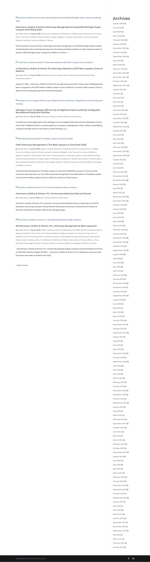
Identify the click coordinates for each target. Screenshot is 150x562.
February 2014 (119, 444)
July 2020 (117, 213)
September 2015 (119, 403)
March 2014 (117, 440)
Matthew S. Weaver (65, 37)
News (76, 37)
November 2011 (119, 526)
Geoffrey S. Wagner (59, 233)
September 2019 (119, 250)
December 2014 (119, 423)
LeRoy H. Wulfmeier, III (53, 159)
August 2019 (118, 254)
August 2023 (118, 131)
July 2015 (116, 411)
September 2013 (119, 452)
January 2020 (118, 234)
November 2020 (119, 201)
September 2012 (119, 498)
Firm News (96, 34)
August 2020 (118, 209)
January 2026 (118, 44)
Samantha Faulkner (23, 79)
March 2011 (117, 539)
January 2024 (118, 114)
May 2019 (116, 267)
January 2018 (118, 320)
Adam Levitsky (47, 149)
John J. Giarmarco (23, 37)
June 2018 (117, 304)
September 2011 (119, 531)
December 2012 (119, 485)
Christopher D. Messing (69, 34)
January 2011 (118, 547)
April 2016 (117, 374)
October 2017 (118, 329)
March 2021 (117, 193)
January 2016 (118, 386)
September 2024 (120, 85)
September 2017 (119, 333)
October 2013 (118, 448)
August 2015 (118, 407)
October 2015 (118, 399)
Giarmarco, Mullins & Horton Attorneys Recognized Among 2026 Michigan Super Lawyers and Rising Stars (58, 28)
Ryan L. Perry (84, 37)
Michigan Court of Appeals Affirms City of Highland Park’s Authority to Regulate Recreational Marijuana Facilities (58, 111)
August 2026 (118, 23)
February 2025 (119, 69)
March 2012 (117, 514)
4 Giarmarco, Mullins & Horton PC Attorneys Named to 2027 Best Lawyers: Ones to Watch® (59, 69)
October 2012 (118, 494)
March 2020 (118, 226)
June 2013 (117, 461)
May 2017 (116, 345)
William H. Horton (46, 40)
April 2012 (117, 510)
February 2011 (118, 543)
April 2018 (117, 312)
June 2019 (117, 263)
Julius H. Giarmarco (67, 155)
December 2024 (119, 73)
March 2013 (117, 473)
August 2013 (118, 456)
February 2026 (119, 40)
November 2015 (119, 395)
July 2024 (117, 94)
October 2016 (118, 357)
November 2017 (119, 324)
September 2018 (119, 296)
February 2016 (119, 382)
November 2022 (119, 151)
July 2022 (117, 164)
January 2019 (118, 279)
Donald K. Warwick (52, 152)
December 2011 (119, 522)
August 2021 (118, 184)
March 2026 (118, 36)
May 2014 (117, 436)
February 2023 (119, 147)
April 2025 (117, 61)
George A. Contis (29, 155)
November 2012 (119, 489)
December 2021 (119, 176)
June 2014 (117, 432)
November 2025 (119, 48)
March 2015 (117, 415)
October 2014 (118, 428)
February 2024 (119, 110)
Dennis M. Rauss (87, 230)
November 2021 (119, 180)
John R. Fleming (70, 75)
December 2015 (119, 390)
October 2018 (118, 292)
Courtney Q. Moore (23, 152)
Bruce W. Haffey (91, 149)
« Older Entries (22, 265)
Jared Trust (41, 155)
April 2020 (117, 221)
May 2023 (117, 139)
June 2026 (117, 28)
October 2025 (118, 52)
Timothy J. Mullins (62, 162)
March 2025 (118, 65)
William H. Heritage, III (73, 243)
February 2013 (119, 477)
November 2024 (119, 77)
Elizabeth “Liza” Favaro (69, 152)
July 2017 (116, 341)
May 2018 (117, 308)
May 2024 (117, 102)
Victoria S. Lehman (30, 40)
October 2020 (118, 205)
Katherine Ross (37, 37)
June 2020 (117, 217)
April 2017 (117, 349)
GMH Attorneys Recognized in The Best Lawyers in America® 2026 (51, 144)
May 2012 (116, 506)
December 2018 (119, 283)
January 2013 (118, 481)
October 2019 (118, 246)
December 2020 (119, 197)
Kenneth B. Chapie (35, 159)
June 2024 (117, 98)
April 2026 (117, 32)
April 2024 (117, 106)
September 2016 (119, 362)
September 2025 (120, 56)
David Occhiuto (85, 34)
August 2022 (118, 160)
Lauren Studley (28, 240)
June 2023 (117, 135)
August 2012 (118, 502)
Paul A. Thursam (90, 159)
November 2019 (119, 242)
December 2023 (119, 118)
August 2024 (118, 89)
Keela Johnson (21, 159)
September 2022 (120, 155)
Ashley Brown (23, 34)
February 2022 (119, 172)
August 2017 (118, 337)
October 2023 (118, 122)
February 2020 (119, 230)
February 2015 (119, 419)
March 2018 (117, 316)
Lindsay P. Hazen (50, 37)
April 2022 (117, 168)
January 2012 (118, 518)
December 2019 (119, 238)
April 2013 (117, 469)
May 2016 (116, 370)
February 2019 (119, 275)
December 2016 (119, 353)
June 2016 (117, 366)
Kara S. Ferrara (81, 155)
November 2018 (119, 287)
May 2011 (116, 535)
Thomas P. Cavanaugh (46, 162)
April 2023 (117, 143)
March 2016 (117, 378)
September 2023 (120, 127)
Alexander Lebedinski (50, 34)
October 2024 (118, 81)
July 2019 (116, 259)
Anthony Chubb (47, 117)
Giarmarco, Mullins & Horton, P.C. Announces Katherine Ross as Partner (53, 193)
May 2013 (116, 465)
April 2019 (117, 271)
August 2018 (118, 300)
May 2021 (116, 188)
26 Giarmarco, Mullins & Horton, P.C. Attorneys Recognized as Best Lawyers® (56, 226)
